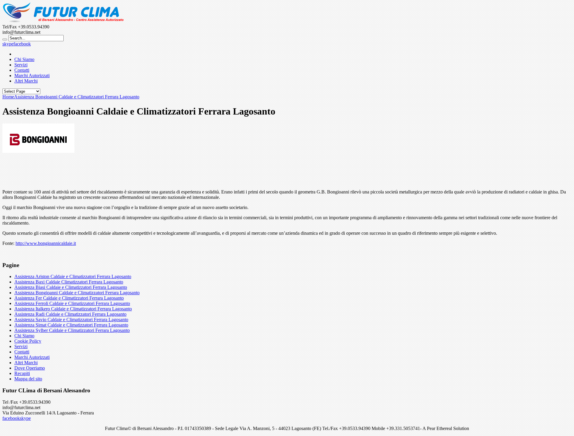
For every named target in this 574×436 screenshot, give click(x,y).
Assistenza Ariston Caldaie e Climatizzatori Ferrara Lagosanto (72, 276)
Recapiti (22, 373)
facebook (22, 43)
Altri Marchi (26, 80)
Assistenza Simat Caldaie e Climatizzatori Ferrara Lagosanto (71, 324)
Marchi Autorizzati (32, 75)
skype (7, 43)
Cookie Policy (27, 341)
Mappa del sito (28, 378)
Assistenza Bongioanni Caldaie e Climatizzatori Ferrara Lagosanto (77, 292)
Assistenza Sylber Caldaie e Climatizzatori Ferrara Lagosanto (72, 330)
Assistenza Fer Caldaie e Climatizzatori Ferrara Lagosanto (69, 298)
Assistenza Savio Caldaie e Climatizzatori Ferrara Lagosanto (71, 319)
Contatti (21, 70)
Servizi (21, 64)
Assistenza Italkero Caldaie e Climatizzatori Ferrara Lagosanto (73, 308)
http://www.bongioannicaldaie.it (46, 243)
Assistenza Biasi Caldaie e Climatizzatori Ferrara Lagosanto (70, 287)
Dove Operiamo (29, 368)
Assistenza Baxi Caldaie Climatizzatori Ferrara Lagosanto (68, 281)
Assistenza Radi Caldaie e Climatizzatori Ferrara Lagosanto (70, 314)
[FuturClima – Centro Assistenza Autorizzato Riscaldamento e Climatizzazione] (62, 21)
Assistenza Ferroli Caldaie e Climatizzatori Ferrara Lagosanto (72, 303)
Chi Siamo (24, 59)
